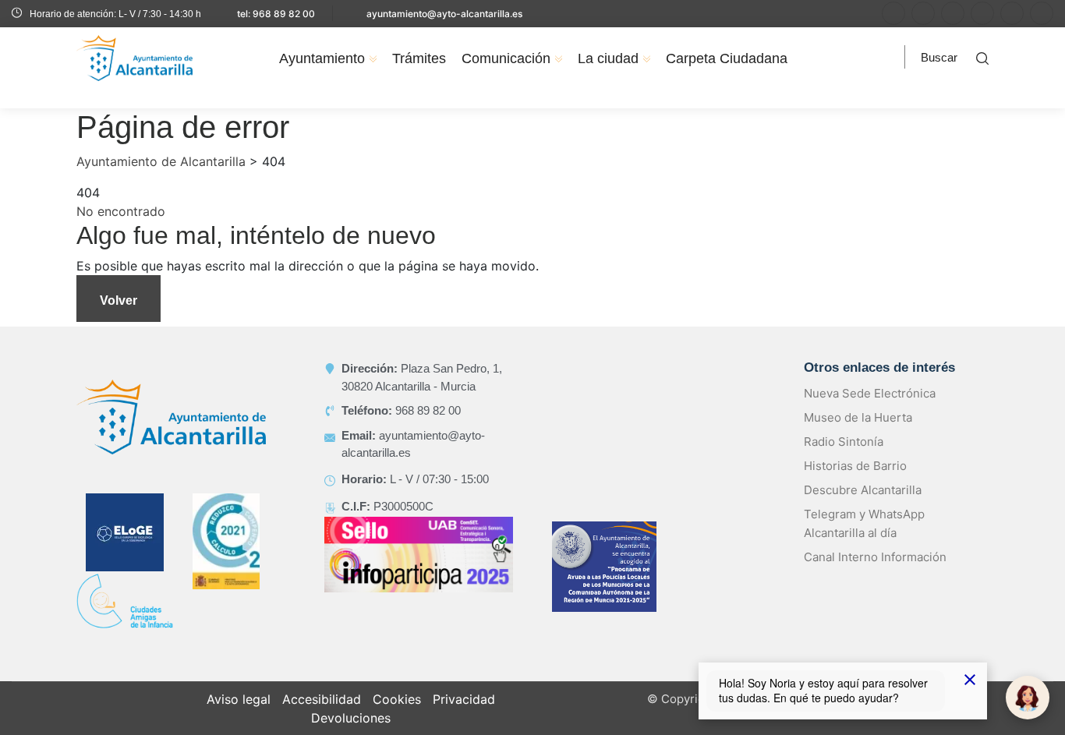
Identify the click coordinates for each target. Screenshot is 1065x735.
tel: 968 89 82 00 (276, 13)
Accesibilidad (321, 699)
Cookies (397, 699)
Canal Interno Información (875, 556)
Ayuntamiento (322, 58)
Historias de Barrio (855, 465)
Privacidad (464, 699)
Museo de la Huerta (858, 417)
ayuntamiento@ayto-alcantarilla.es (444, 13)
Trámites (419, 58)
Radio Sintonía (843, 441)
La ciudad (608, 58)
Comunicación (506, 58)
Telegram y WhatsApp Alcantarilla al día (864, 523)
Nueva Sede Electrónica (870, 393)
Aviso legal (239, 699)
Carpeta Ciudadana (726, 58)
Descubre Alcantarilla (863, 489)
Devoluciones (351, 718)
